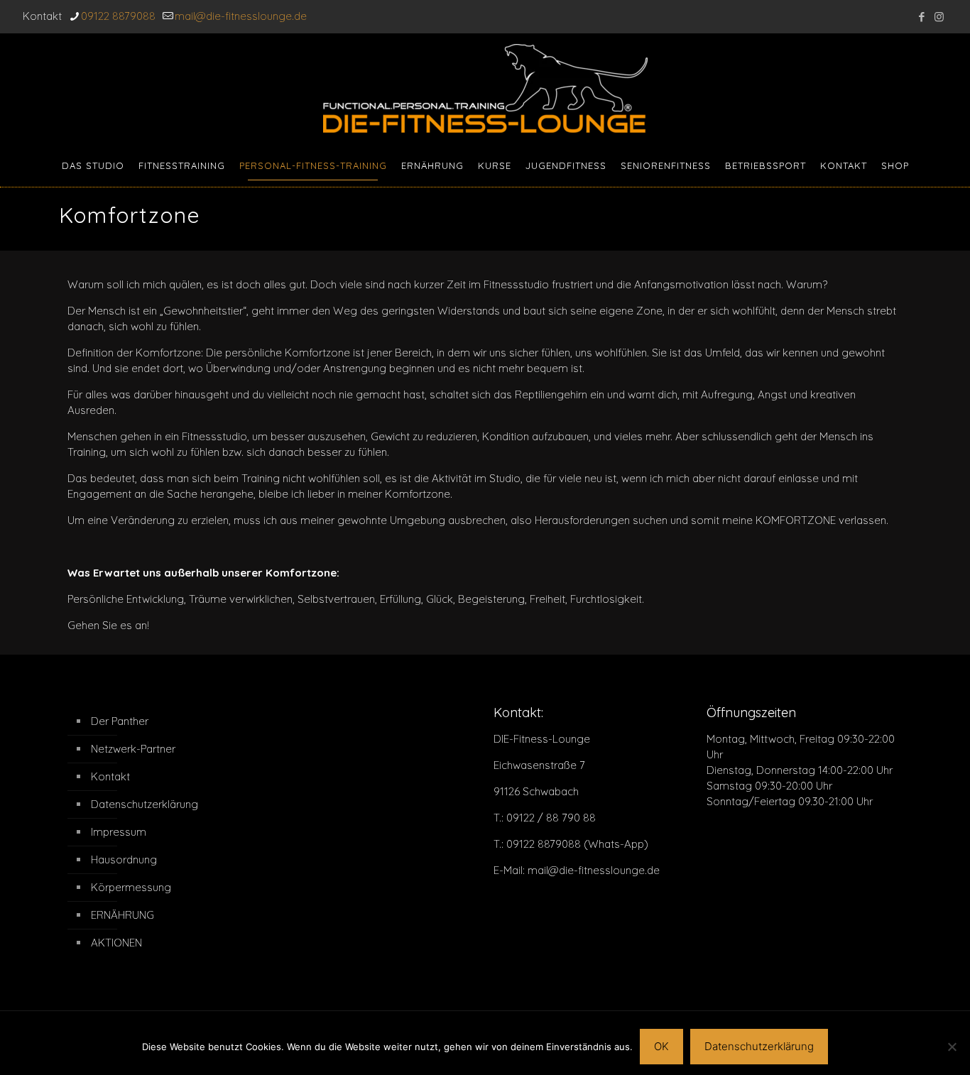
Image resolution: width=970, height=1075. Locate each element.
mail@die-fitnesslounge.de (241, 16)
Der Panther (119, 721)
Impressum (118, 832)
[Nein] (952, 1046)
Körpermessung (131, 887)
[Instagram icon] (939, 16)
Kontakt (110, 776)
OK (661, 1046)
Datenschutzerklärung (144, 804)
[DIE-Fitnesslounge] (485, 88)
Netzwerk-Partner (133, 748)
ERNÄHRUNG (122, 915)
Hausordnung (124, 859)
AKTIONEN (116, 942)
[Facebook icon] (921, 16)
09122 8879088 (118, 16)
